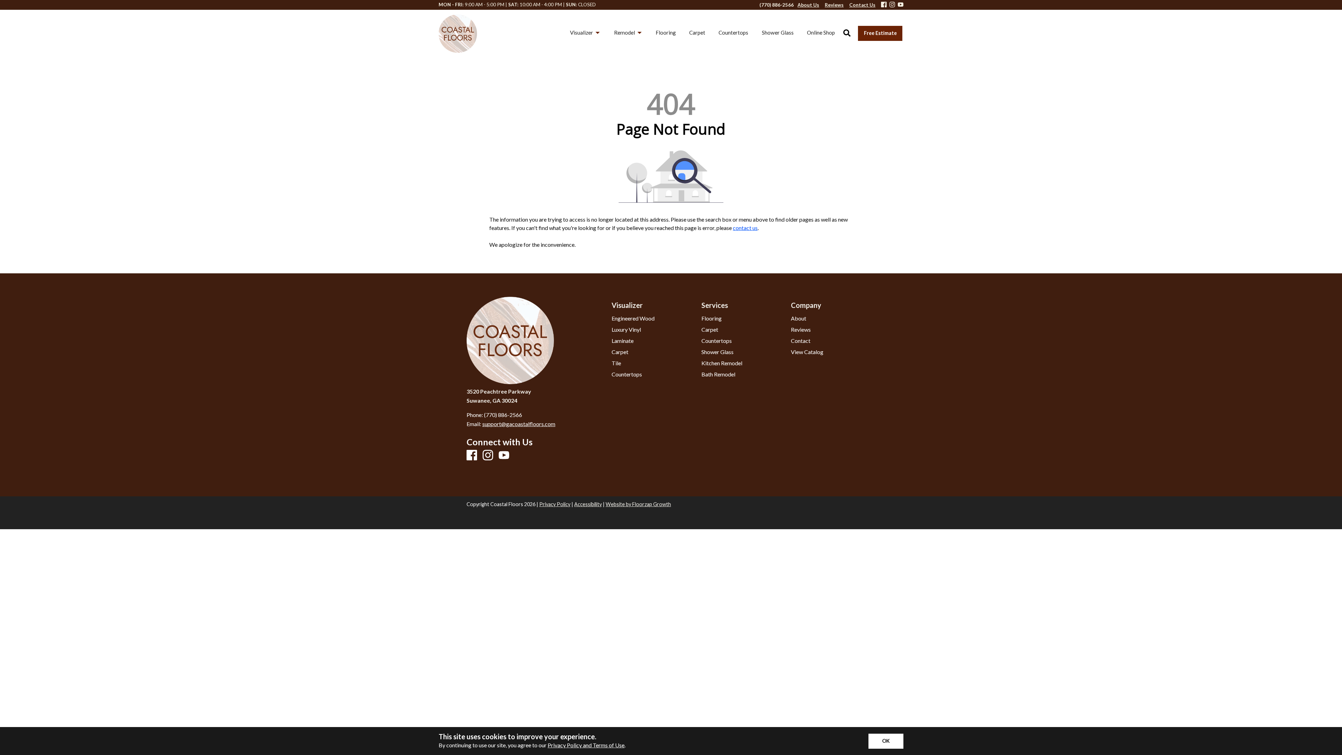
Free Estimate (880, 33)
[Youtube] (900, 5)
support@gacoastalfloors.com (518, 423)
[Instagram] (892, 5)
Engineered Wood (633, 318)
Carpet (620, 352)
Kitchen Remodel (721, 363)
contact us (745, 227)
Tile (616, 363)
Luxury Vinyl (626, 329)
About (798, 318)
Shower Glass (717, 352)
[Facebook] (884, 5)
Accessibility (588, 504)
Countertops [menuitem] (733, 32)
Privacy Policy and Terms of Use (586, 745)
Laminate (623, 341)
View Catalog (807, 352)
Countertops (627, 374)
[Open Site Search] (847, 33)
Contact (800, 341)
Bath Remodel (718, 374)
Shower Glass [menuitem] (778, 32)
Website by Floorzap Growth (638, 504)
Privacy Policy (554, 504)
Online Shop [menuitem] (821, 32)
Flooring (711, 318)
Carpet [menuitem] (697, 32)
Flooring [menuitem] (666, 32)
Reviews (801, 329)
